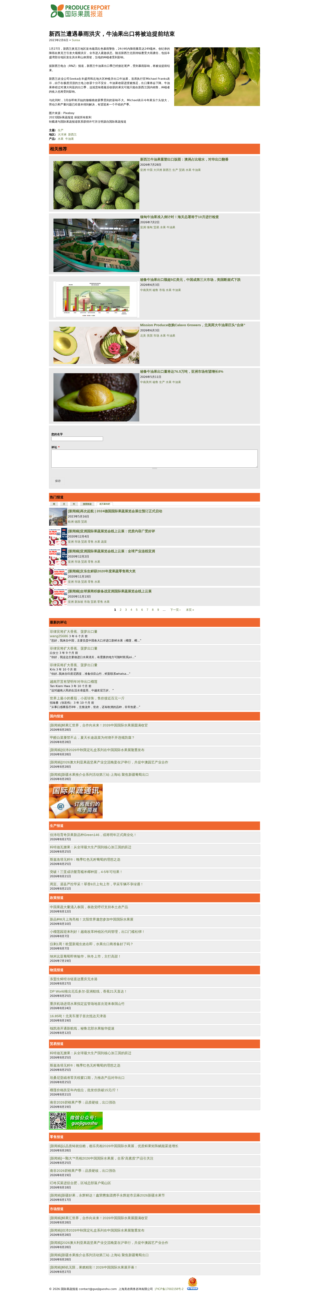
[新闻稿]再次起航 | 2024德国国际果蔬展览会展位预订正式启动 (115, 511)
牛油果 (69, 138)
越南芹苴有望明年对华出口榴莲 (73, 681)
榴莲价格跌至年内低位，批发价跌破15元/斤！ (84, 1090)
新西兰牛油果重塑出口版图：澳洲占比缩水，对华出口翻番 (184, 159)
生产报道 (56, 826)
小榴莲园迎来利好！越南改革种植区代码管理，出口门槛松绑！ (97, 932)
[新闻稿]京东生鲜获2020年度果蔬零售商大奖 (102, 571)
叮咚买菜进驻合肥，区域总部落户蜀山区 (80, 1183)
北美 (143, 335)
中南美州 (146, 290)
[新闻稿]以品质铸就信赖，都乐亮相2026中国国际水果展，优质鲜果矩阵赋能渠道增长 (114, 1146)
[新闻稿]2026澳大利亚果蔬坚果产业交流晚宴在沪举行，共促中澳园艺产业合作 (109, 762)
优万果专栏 (106, 504)
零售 (91, 541)
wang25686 (59, 636)
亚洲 (143, 169)
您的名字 (57, 434)
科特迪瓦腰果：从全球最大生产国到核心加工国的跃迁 (90, 847)
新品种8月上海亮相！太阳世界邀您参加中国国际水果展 (91, 919)
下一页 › (175, 609)
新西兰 (72, 134)
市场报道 (56, 1209)
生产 (60, 130)
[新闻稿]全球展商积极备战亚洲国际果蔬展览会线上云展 (110, 591)
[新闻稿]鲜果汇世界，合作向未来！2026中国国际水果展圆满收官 (99, 725)
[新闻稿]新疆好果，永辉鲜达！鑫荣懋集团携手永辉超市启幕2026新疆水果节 (107, 1195)
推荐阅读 (87, 504)
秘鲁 (155, 290)
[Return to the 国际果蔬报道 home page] (83, 18)
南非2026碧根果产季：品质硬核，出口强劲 (83, 1102)
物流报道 (56, 970)
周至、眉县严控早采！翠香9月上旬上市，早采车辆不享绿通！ (97, 884)
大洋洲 (62, 134)
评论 (55, 447)
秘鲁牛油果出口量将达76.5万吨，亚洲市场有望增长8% (181, 371)
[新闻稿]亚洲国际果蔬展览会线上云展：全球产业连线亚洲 (111, 551)
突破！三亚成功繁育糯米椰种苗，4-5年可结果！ (86, 872)
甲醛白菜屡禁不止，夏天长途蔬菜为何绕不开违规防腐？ (92, 737)
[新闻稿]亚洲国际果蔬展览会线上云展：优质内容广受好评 (111, 531)
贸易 (182, 169)
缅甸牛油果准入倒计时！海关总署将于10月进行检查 (179, 217)
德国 (77, 521)
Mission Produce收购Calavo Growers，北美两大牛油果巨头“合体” (192, 325)
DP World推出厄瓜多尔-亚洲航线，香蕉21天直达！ (88, 991)
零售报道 (56, 1137)
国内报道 (56, 716)
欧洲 (71, 521)
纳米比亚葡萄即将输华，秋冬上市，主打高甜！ (85, 956)
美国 (150, 335)
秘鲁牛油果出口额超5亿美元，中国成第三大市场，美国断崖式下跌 (190, 280)
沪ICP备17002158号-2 (169, 1288)
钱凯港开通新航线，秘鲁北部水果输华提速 (82, 1028)
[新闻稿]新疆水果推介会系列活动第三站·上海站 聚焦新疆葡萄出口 (99, 774)
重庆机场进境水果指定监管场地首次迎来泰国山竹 (87, 1004)
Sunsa (76, 40)
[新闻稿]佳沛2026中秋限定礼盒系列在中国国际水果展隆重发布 (97, 750)
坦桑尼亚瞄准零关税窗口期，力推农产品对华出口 (87, 1078)
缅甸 (150, 227)
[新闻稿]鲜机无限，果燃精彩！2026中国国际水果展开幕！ (94, 1267)
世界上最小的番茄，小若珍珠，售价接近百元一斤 (87, 698)
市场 (162, 290)
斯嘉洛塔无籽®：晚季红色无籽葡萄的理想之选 (85, 859)
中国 (150, 169)
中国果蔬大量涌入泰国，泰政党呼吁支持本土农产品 (89, 907)
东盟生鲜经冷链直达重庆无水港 (73, 979)
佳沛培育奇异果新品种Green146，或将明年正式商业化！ (93, 835)
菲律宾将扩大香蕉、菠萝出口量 (73, 631)
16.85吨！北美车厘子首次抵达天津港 (78, 1016)
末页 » (190, 609)
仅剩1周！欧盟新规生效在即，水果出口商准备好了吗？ (91, 944)
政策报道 (56, 898)
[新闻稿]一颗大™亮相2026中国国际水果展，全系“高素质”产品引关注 (101, 1158)
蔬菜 (104, 541)
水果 (60, 138)
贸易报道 (56, 1044)
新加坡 (79, 601)
